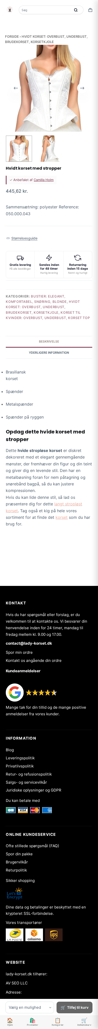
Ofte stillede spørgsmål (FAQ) (32, 845)
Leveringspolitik (20, 758)
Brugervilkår (17, 862)
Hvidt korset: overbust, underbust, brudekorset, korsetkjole (43, 307)
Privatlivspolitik (20, 766)
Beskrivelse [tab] (49, 341)
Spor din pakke (19, 854)
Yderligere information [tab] (49, 352)
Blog (10, 749)
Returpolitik (16, 870)
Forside (12, 36)
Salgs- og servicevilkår (26, 782)
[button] (22, 238)
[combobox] (45, 10)
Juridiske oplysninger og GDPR (33, 790)
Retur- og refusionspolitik (29, 774)
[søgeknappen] (76, 10)
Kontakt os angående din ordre (34, 660)
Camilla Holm (44, 180)
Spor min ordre (19, 652)
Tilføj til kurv (77, 1007)
